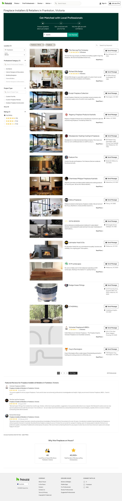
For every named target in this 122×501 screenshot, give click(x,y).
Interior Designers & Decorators (15, 72)
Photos (16, 3)
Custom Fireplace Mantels (13, 99)
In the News (42, 484)
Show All (6, 107)
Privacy (46, 492)
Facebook (89, 484)
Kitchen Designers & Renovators (15, 81)
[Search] (56, 3)
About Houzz (42, 482)
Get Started (73, 35)
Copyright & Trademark (45, 495)
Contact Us (42, 490)
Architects (9, 69)
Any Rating (9, 115)
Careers (41, 487)
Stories (40, 3)
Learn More (25, 435)
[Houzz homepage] (7, 3)
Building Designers (11, 75)
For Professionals (66, 487)
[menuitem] (17, 3)
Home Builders (10, 78)
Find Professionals (28, 3)
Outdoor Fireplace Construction (15, 103)
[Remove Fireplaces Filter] (54, 45)
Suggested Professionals (68, 492)
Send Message (112, 50)
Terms (40, 492)
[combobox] (67, 3)
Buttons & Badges (66, 482)
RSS (87, 487)
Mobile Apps (64, 484)
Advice (48, 3)
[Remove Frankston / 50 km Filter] (43, 45)
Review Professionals (67, 490)
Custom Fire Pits (10, 96)
